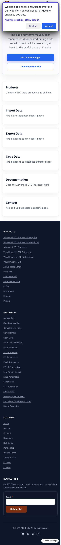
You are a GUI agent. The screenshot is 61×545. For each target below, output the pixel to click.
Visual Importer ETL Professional (18, 261)
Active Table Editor (12, 271)
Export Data (8, 386)
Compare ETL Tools (12, 332)
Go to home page (29, 61)
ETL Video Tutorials (12, 376)
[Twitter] (27, 538)
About (6, 427)
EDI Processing (10, 361)
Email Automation (11, 366)
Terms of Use (9, 462)
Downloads (8, 295)
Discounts (7, 442)
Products (9, 236)
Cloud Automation (11, 327)
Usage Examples (11, 410)
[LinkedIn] (32, 538)
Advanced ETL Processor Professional (21, 246)
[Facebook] (37, 538)
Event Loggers (10, 280)
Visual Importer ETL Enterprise (17, 256)
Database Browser (11, 285)
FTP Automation (10, 391)
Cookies (7, 466)
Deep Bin (7, 276)
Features (7, 300)
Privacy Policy (9, 457)
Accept (47, 26)
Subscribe (16, 513)
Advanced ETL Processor (15, 251)
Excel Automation (11, 381)
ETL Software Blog (12, 371)
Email (8, 501)
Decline (31, 26)
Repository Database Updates (17, 405)
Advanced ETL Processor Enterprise (20, 241)
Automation (8, 322)
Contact (7, 437)
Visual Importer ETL (12, 266)
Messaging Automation (14, 400)
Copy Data (8, 342)
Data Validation (10, 351)
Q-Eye (6, 290)
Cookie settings (48, 540)
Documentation (10, 356)
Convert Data (9, 337)
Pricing (6, 305)
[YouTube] (22, 538)
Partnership (8, 452)
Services (7, 432)
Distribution (8, 447)
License (6, 471)
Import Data (8, 396)
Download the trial (29, 70)
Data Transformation (12, 347)
